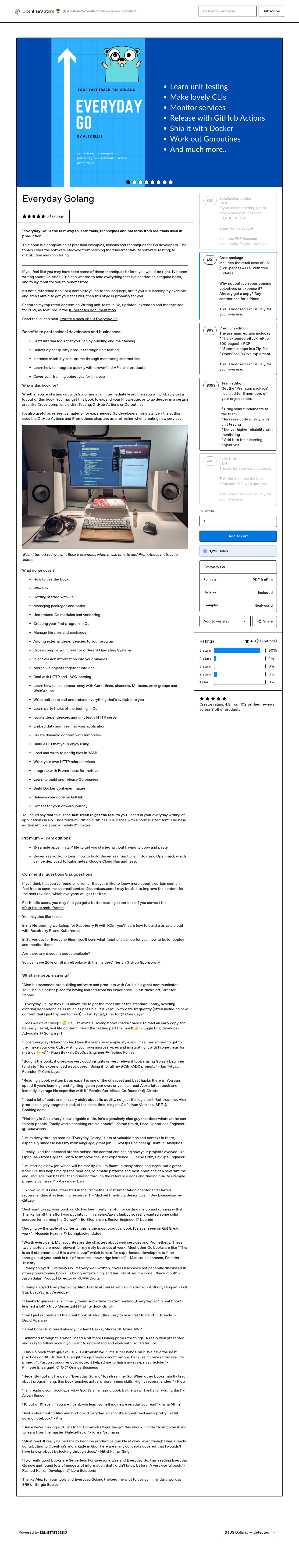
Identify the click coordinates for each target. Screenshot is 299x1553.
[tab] (128, 182)
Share (268, 621)
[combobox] (225, 621)
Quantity (206, 511)
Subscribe (271, 11)
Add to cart (238, 536)
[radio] (238, 221)
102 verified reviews (257, 704)
